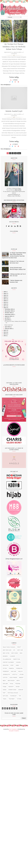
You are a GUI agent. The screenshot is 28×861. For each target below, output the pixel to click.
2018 (5, 304)
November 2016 (9, 311)
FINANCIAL (11, 668)
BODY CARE (20, 650)
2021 (5, 299)
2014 (5, 332)
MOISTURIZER (11, 680)
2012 (5, 335)
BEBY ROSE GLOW (7, 650)
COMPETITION (16, 659)
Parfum (11, 683)
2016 (5, 307)
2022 (5, 297)
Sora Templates (13, 729)
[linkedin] (15, 226)
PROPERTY (11, 686)
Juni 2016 (7, 319)
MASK (4, 680)
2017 (5, 306)
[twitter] (9, 226)
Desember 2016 (9, 309)
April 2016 (7, 326)
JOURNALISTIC (6, 674)
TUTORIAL (19, 699)
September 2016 (9, 314)
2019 (5, 302)
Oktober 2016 (8, 312)
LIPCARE (21, 674)
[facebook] (6, 226)
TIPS (20, 696)
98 (15, 153)
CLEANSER (12, 656)
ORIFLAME (5, 683)
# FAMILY (15, 144)
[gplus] (12, 226)
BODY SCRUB (14, 653)
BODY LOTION (6, 653)
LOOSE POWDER (13, 677)
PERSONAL (18, 683)
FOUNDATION (19, 668)
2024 (5, 293)
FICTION (5, 668)
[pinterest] (20, 226)
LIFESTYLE (14, 674)
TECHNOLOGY (13, 696)
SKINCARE (20, 689)
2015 (5, 330)
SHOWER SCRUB (12, 689)
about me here (18, 189)
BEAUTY (19, 647)
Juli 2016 (7, 318)
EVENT (12, 665)
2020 (5, 300)
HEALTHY (20, 671)
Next (19, 153)
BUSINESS (5, 656)
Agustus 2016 (8, 316)
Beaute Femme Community (9, 647)
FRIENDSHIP (6, 671)
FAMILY (17, 665)
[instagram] (17, 226)
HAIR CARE (13, 671)
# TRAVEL (15, 80)
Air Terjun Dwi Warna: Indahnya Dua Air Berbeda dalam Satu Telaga (14, 46)
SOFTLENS (5, 696)
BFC (14, 650)
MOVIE (18, 680)
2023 (5, 295)
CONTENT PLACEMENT (8, 662)
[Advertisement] (14, 797)
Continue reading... (14, 77)
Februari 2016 (8, 328)
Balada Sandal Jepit (14, 111)
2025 (5, 291)
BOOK (21, 653)
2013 (5, 334)
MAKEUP (21, 677)
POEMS (4, 686)
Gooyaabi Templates (14, 730)
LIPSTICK (5, 677)
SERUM (4, 689)
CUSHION (18, 662)
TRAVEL (5, 699)
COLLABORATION (7, 659)
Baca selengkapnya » (6, 84)
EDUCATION (5, 665)
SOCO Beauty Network (13, 693)
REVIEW (17, 686)
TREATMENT (12, 699)
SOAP (4, 693)
